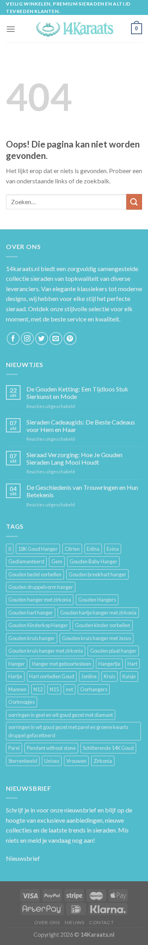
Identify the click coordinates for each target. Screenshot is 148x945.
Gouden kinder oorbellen (102, 625)
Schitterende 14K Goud (108, 748)
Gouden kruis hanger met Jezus (96, 638)
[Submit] (134, 201)
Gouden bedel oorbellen (35, 574)
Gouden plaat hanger (113, 651)
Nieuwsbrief (23, 858)
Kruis (109, 676)
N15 (54, 689)
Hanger (16, 664)
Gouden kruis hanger (31, 638)
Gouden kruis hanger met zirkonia (45, 651)
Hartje (15, 676)
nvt (69, 689)
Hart (132, 664)
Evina (113, 549)
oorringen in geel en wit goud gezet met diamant (60, 715)
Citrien (72, 549)
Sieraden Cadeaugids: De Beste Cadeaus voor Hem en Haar (80, 425)
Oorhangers (93, 689)
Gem (56, 561)
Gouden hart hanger (30, 612)
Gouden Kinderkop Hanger (38, 625)
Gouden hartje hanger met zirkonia (98, 612)
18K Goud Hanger (38, 549)
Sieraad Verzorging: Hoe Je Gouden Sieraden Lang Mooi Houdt (74, 458)
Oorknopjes (21, 702)
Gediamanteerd (26, 561)
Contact (101, 922)
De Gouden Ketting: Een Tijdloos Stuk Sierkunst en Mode (77, 392)
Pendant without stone (51, 748)
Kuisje (129, 676)
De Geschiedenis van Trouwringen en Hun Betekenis (82, 491)
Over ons (47, 922)
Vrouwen (76, 761)
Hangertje (109, 664)
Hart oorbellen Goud (51, 676)
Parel (14, 748)
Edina (93, 549)
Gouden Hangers (97, 599)
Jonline (89, 676)
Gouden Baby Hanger (93, 561)
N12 (38, 689)
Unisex (51, 761)
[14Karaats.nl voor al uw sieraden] (74, 29)
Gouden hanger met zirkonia (39, 599)
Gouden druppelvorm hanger (40, 587)
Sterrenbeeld (22, 761)
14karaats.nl (22, 268)
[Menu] (10, 29)
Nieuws (74, 922)
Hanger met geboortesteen (61, 664)
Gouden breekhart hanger (97, 574)
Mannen (17, 689)
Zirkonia (103, 761)
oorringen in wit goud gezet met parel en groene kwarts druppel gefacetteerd (68, 731)
